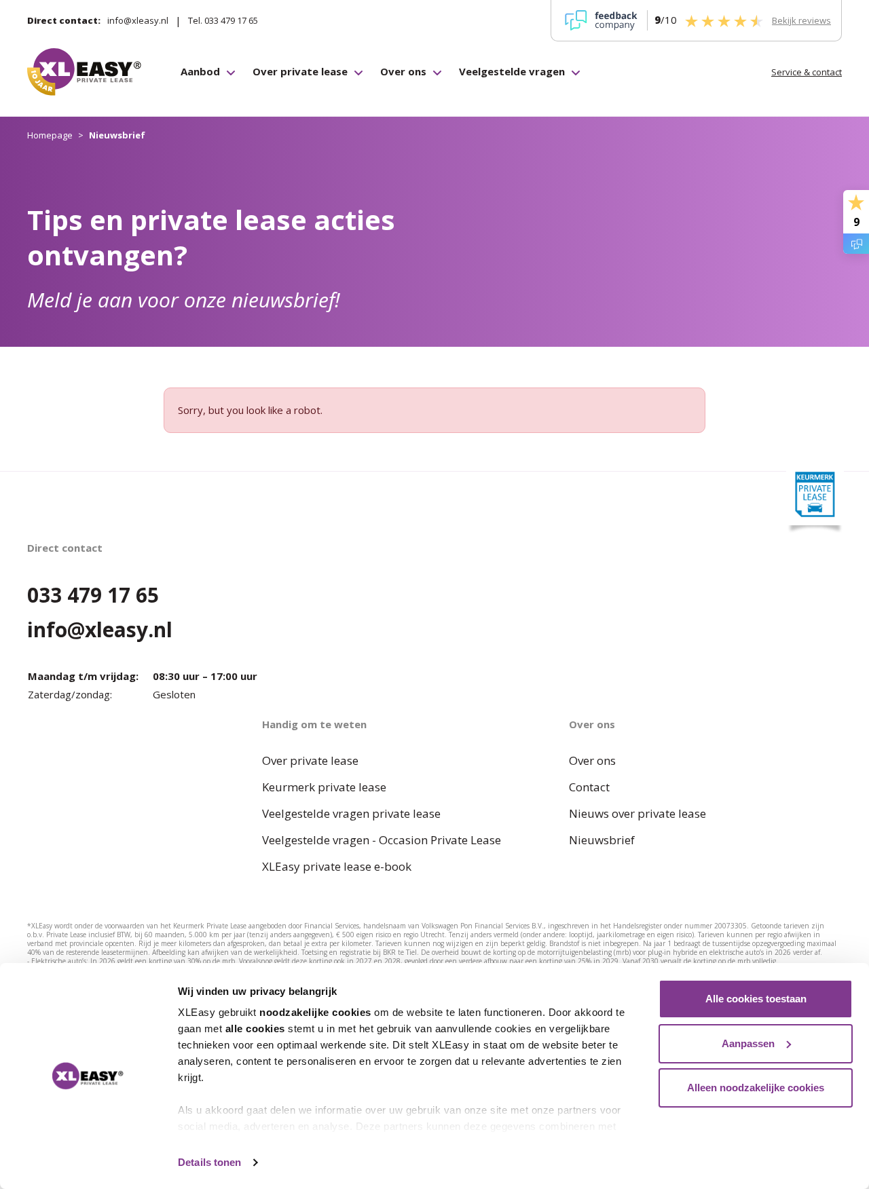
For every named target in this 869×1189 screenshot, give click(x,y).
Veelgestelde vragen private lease (351, 813)
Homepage (50, 135)
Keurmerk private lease (324, 787)
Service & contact (806, 72)
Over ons (403, 71)
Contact (589, 787)
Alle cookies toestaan (756, 998)
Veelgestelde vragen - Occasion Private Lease (381, 840)
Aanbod (200, 71)
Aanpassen (748, 1043)
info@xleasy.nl (137, 20)
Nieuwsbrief (602, 840)
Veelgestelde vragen (512, 71)
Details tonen (209, 1162)
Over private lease (300, 71)
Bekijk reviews (801, 20)
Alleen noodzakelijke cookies (755, 1087)
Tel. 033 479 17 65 (223, 20)
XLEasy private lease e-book (336, 866)
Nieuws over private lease (637, 813)
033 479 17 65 (93, 595)
